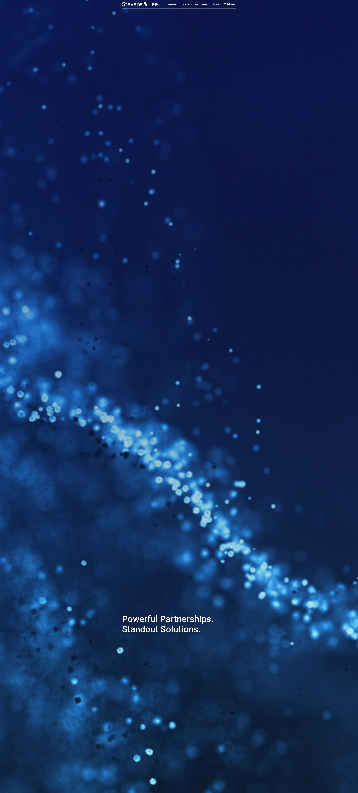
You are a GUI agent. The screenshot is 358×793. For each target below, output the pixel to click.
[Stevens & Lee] (140, 4)
